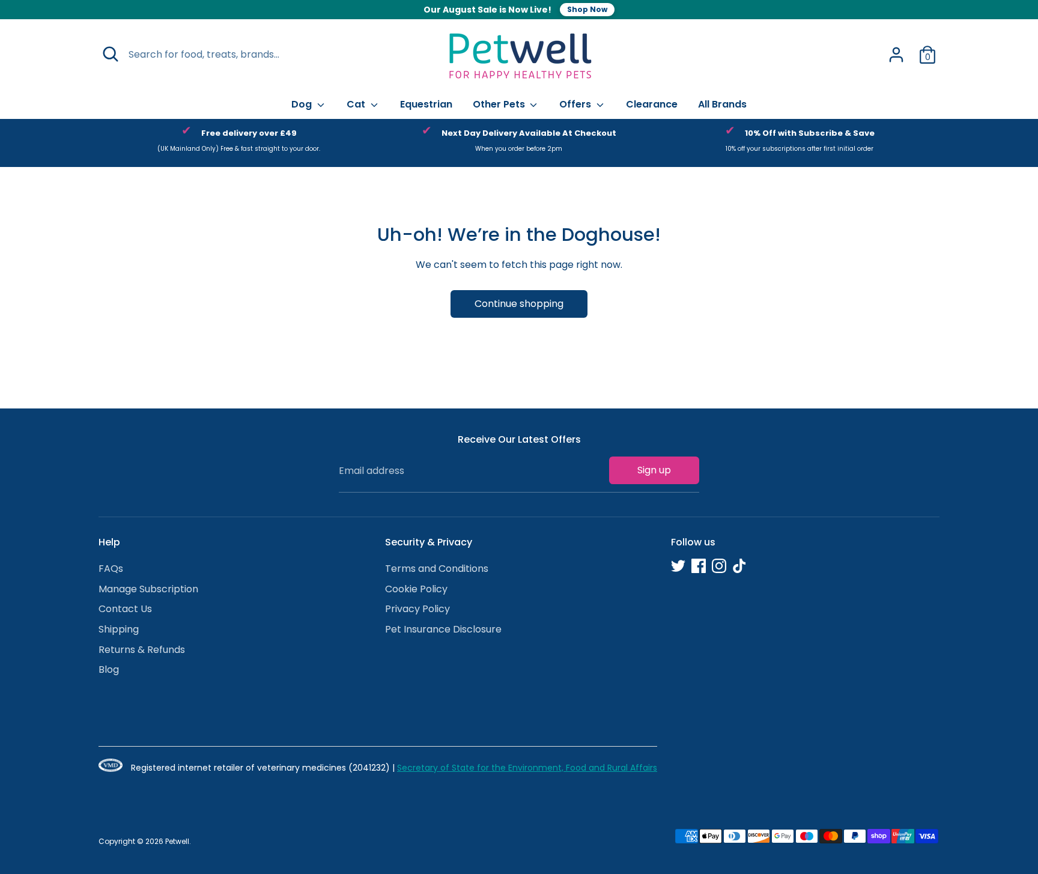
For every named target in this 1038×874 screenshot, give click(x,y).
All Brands (722, 104)
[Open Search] (111, 54)
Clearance (652, 104)
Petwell (177, 841)
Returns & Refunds (142, 650)
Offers (576, 104)
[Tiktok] (739, 566)
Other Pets (500, 104)
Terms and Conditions (436, 568)
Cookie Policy (416, 589)
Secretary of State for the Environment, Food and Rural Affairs (527, 768)
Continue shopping (519, 304)
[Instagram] (719, 566)
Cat (357, 104)
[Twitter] (678, 566)
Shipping (119, 629)
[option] (239, 143)
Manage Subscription (148, 589)
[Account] (896, 55)
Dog (302, 104)
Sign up (654, 470)
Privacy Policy (417, 609)
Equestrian (426, 104)
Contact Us (125, 609)
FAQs (111, 568)
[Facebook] (698, 566)
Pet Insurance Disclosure (443, 629)
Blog (109, 669)
